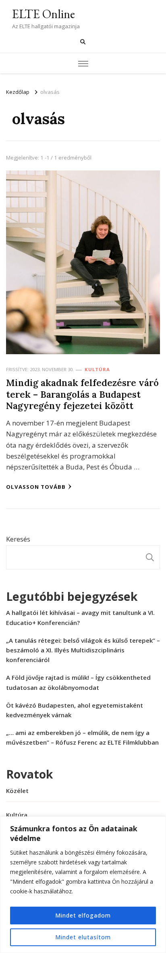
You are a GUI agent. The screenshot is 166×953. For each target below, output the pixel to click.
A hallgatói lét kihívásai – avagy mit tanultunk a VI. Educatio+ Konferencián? (80, 617)
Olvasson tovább (36, 486)
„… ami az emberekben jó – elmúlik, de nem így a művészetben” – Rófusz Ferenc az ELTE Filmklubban (82, 737)
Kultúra (97, 369)
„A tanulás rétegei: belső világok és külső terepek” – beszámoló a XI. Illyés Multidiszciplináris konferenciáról (83, 650)
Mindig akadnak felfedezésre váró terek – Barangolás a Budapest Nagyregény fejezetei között (82, 394)
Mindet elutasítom (83, 937)
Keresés (18, 539)
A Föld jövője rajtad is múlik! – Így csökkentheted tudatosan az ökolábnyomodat (78, 682)
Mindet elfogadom (83, 915)
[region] (83, 884)
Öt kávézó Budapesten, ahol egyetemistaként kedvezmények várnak (74, 710)
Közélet (17, 791)
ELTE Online (43, 14)
